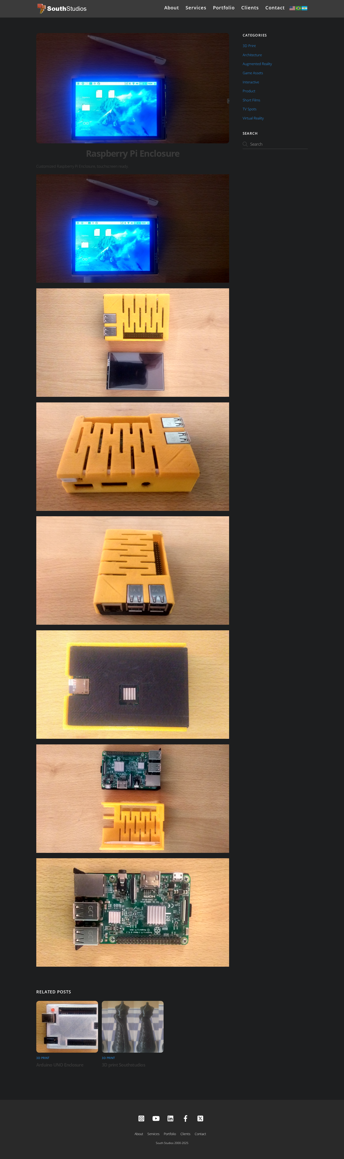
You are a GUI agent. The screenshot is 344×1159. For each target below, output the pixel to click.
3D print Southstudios (123, 1065)
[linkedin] (171, 1118)
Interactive (251, 82)
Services (196, 7)
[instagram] (142, 1118)
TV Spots (249, 109)
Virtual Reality (253, 118)
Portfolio (224, 7)
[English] (292, 7)
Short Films (251, 100)
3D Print (43, 1058)
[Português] (299, 7)
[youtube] (156, 1118)
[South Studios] (62, 12)
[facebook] (186, 1118)
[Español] (305, 7)
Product (249, 91)
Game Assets (253, 73)
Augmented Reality (257, 63)
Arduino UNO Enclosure (59, 1065)
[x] (201, 1118)
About (171, 7)
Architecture (252, 54)
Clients (250, 7)
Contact (275, 7)
